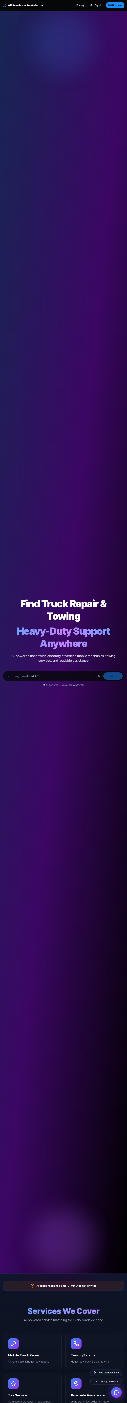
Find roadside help (109, 1372)
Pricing (80, 5)
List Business (115, 5)
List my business (109, 1381)
